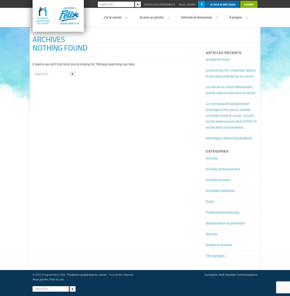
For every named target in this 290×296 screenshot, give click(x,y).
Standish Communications (241, 274)
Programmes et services (222, 212)
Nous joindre (187, 4)
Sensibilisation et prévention (225, 223)
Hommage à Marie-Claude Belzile (229, 138)
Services (211, 234)
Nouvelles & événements (159, 4)
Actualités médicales (220, 191)
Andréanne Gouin (218, 59)
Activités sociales (218, 180)
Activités (212, 158)
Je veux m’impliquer (223, 4)
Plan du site (57, 279)
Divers (210, 202)
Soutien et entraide (219, 245)
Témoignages (215, 256)
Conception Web (214, 274)
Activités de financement (223, 169)
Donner (249, 4)
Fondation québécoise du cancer (87, 274)
